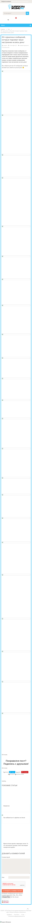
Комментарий (6, 857)
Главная (3, 29)
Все (9, 29)
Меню (3, 25)
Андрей (5, 45)
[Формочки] (16, 796)
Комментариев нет (24, 45)
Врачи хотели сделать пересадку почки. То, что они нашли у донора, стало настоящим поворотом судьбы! (15, 845)
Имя (3, 877)
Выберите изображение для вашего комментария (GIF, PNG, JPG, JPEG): (12, 894)
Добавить (9, 914)
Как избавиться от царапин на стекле (14, 817)
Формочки (6, 806)
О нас (22, 914)
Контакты (16, 914)
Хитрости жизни (6, 1)
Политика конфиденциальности (16, 916)
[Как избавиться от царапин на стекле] (16, 815)
